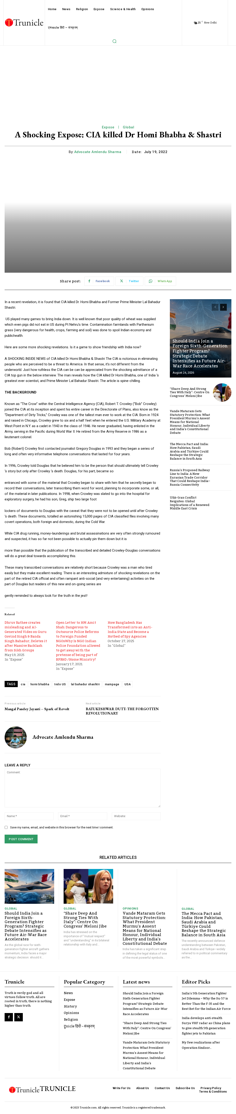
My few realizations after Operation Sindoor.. (201, 1045)
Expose (108, 127)
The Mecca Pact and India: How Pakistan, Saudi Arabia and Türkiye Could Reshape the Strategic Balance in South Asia (189, 451)
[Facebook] (9, 1017)
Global (128, 127)
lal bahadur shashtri (85, 684)
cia (23, 684)
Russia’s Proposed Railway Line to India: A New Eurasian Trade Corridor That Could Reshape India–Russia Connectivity (190, 477)
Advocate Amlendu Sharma (97, 152)
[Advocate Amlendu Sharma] (16, 737)
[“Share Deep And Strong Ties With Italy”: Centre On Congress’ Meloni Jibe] (222, 392)
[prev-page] (215, 307)
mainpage (112, 684)
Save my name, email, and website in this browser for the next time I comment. (61, 827)
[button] (114, 41)
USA (127, 684)
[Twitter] (18, 1017)
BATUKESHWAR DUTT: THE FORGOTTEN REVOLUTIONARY (122, 711)
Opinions (130, 908)
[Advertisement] (118, 80)
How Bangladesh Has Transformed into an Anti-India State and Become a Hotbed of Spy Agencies (130, 630)
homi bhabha (39, 684)
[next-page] (223, 307)
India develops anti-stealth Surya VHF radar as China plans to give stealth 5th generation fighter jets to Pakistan (206, 1026)
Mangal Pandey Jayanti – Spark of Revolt (37, 709)
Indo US (60, 684)
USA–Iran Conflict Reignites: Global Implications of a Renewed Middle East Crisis (189, 503)
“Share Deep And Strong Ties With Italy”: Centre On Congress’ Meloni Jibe (189, 392)
